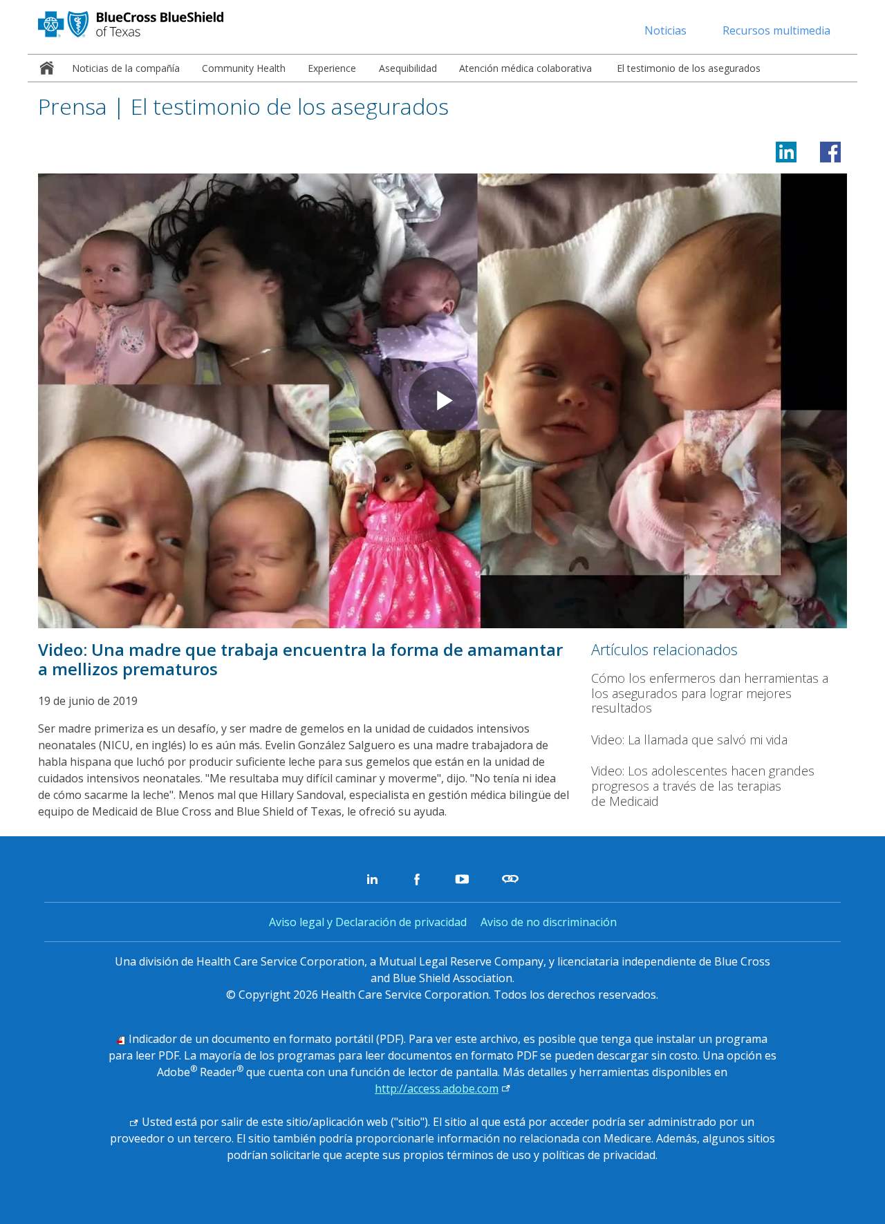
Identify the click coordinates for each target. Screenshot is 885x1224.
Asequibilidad (408, 68)
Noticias (665, 30)
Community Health (244, 68)
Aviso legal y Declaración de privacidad (368, 922)
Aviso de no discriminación (549, 922)
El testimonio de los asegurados (687, 68)
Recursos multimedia (776, 30)
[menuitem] (44, 68)
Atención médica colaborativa (525, 68)
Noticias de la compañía (126, 68)
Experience (332, 68)
